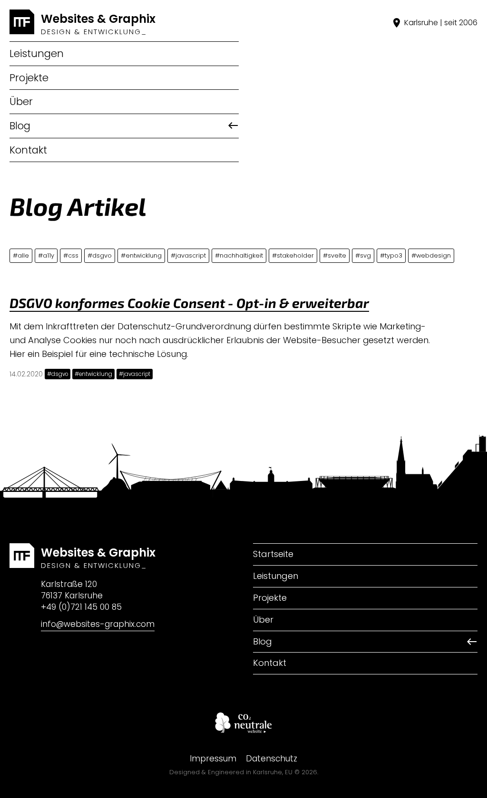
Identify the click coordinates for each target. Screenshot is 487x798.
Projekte (29, 78)
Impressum (213, 758)
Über (21, 101)
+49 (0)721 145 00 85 (81, 607)
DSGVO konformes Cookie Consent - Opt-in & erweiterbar (189, 303)
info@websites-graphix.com (98, 624)
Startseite (273, 554)
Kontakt (28, 150)
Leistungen (37, 53)
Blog (20, 126)
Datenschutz (271, 758)
